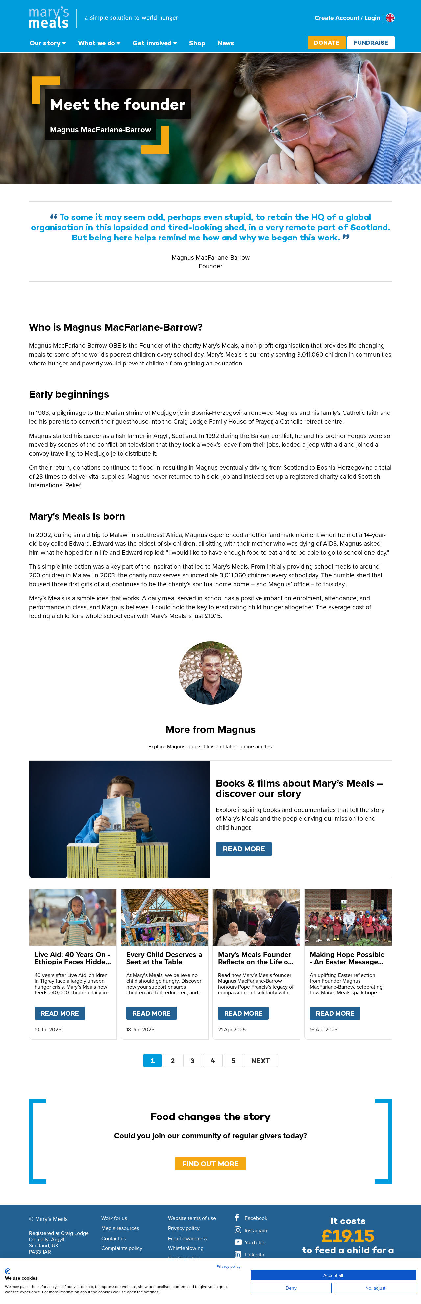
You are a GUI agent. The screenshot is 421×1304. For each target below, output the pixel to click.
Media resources (120, 1228)
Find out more (211, 1163)
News (226, 43)
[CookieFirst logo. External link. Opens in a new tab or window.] (7, 1271)
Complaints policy (121, 1248)
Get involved (152, 43)
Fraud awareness (187, 1238)
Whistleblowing (186, 1248)
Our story (45, 43)
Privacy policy (184, 1228)
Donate (326, 42)
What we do (96, 43)
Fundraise (371, 42)
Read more (247, 848)
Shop (197, 43)
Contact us (113, 1238)
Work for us (114, 1218)
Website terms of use (192, 1218)
